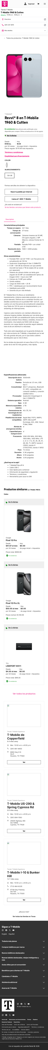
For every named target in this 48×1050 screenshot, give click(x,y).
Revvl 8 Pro (34, 342)
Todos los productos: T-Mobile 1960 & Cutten (22, 38)
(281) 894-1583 (16, 817)
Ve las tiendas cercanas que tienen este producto (23, 207)
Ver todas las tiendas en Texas (24, 916)
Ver (24, 762)
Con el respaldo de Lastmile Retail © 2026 (24, 1046)
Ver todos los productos (24, 693)
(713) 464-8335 (16, 886)
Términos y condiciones (14, 152)
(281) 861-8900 (16, 749)
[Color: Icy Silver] (7, 165)
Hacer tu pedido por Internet (21, 192)
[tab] (10, 219)
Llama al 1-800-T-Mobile (21, 199)
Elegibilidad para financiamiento (17, 156)
